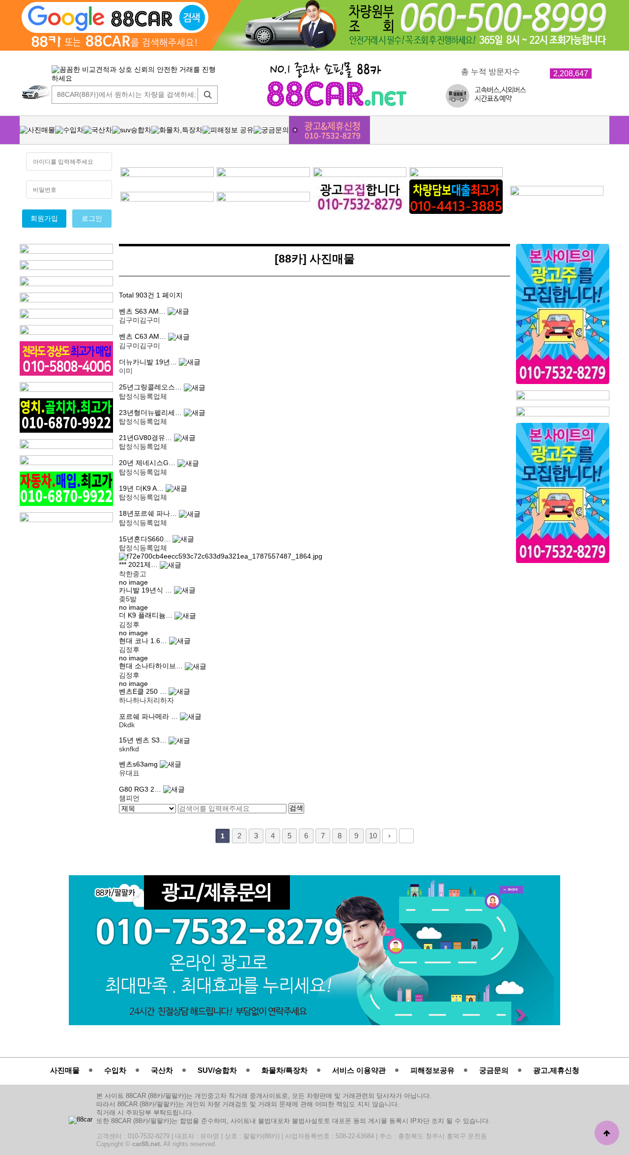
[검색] (205, 94)
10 (373, 836)
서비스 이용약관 (359, 1070)
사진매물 (65, 1070)
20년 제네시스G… (148, 463)
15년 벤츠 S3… (144, 740)
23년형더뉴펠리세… (151, 412)
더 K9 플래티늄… (146, 615)
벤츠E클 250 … (144, 691)
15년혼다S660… (145, 539)
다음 (389, 836)
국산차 (162, 1070)
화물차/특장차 (284, 1070)
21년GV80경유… (146, 438)
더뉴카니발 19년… (149, 362)
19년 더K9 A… (142, 488)
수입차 (115, 1070)
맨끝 (406, 836)
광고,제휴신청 (556, 1070)
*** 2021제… (139, 564)
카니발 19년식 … (146, 590)
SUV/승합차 (217, 1070)
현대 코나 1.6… (144, 641)
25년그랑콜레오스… (151, 387)
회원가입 (44, 218)
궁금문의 (494, 1070)
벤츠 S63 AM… (143, 311)
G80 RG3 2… (141, 789)
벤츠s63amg (139, 764)
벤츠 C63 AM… (143, 336)
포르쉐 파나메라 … (149, 716)
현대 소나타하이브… (152, 666)
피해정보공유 (432, 1070)
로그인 (92, 218)
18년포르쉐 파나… (149, 513)
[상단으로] (607, 1133)
